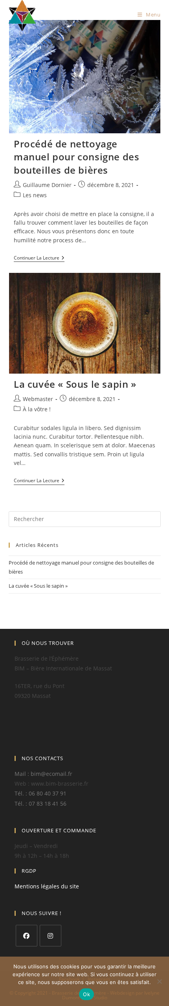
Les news (35, 195)
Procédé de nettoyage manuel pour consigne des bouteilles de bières (76, 156)
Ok (86, 994)
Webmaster (38, 399)
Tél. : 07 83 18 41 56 (40, 803)
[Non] (159, 981)
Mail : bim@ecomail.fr (43, 773)
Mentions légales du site (47, 886)
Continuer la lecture (39, 258)
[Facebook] (26, 935)
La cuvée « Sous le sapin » (75, 384)
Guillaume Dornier (47, 185)
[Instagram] (50, 935)
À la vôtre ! (37, 409)
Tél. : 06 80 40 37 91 (40, 793)
